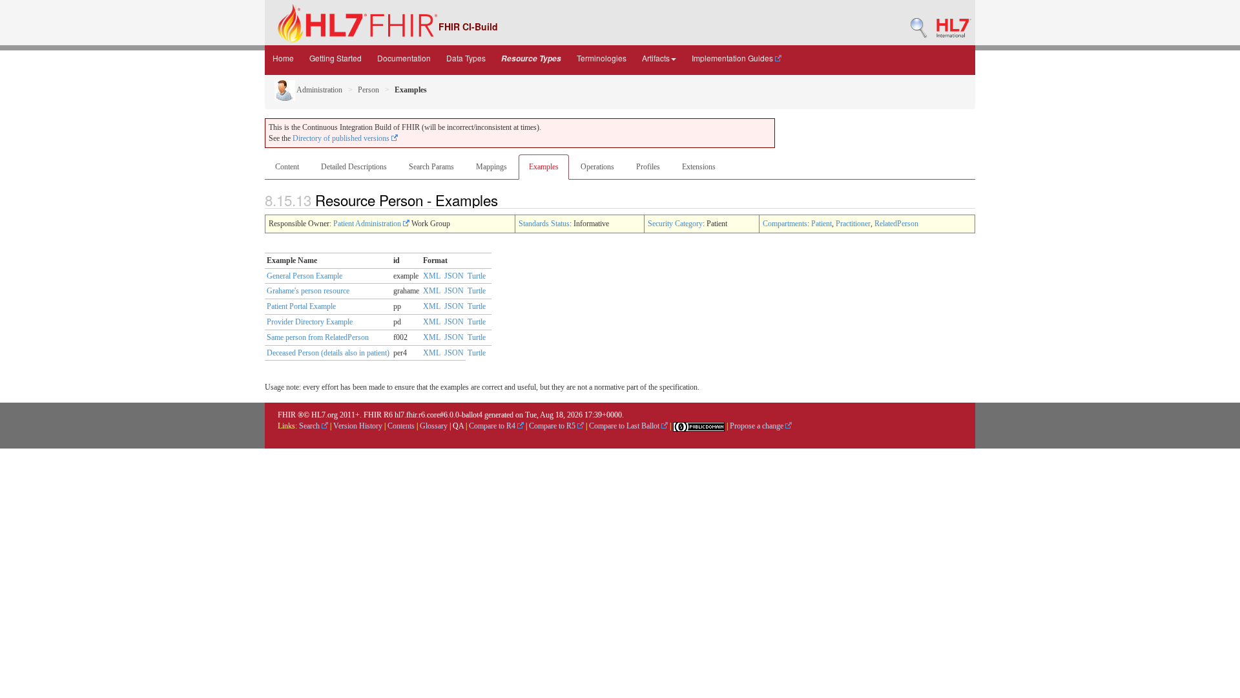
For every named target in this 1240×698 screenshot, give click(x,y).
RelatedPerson (896, 223)
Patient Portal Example (301, 306)
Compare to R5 (553, 425)
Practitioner (853, 223)
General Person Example (304, 275)
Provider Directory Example (310, 321)
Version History (357, 425)
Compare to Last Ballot (625, 425)
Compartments (785, 223)
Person (368, 89)
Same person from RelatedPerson (318, 337)
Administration (318, 89)
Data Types (466, 57)
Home (283, 57)
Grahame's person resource (308, 290)
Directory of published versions (342, 138)
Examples (544, 166)
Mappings (491, 166)
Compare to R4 (493, 425)
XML (431, 275)
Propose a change (757, 425)
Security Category (675, 223)
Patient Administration (368, 223)
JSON (454, 275)
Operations (597, 166)
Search (310, 425)
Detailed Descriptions (354, 166)
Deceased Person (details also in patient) (328, 352)
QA (458, 425)
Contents (401, 425)
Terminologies (601, 57)
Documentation (404, 57)
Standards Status (544, 223)
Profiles (648, 166)
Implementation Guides (733, 57)
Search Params (431, 166)
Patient (821, 223)
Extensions (699, 166)
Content (287, 166)
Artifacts (656, 57)
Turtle (477, 275)
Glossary (434, 425)
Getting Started (335, 57)
